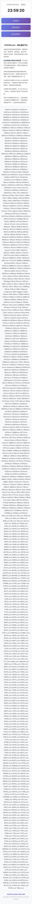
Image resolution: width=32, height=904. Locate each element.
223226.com (10, 894)
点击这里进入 (16, 34)
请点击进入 (16, 27)
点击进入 (16, 21)
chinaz (20, 894)
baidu (23, 894)
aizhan (16, 894)
